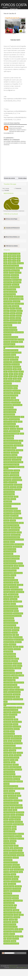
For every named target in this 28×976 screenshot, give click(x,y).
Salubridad (6, 848)
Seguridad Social (7, 865)
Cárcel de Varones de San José (10, 395)
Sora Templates (12, 967)
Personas (17, 793)
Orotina (12, 760)
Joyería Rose (14, 661)
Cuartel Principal (7, 477)
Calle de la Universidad (9, 381)
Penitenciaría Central (8, 788)
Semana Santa (7, 867)
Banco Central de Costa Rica (10, 330)
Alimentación (7, 275)
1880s (9, 256)
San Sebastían (20, 855)
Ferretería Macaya (18, 573)
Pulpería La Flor (19, 814)
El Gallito (21, 523)
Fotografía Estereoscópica (10, 585)
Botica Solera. (7, 364)
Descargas (6, 487)
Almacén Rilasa (15, 277)
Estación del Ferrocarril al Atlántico (11, 537)
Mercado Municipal (8, 729)
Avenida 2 (13, 313)
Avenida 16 (19, 311)
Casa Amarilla (7, 402)
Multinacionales (17, 741)
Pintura (19, 795)
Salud (11, 848)
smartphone (6, 874)
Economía (13, 499)
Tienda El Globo (7, 898)
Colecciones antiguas (8, 436)
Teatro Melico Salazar (9, 886)
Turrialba (11, 919)
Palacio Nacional (7, 764)
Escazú (5, 530)
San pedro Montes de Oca (10, 855)
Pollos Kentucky (19, 812)
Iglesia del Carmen (19, 639)
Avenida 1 (12, 308)
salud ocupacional (18, 848)
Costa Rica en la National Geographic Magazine (13, 467)
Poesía (5, 810)
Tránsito (19, 912)
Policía (10, 810)
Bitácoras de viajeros (8, 357)
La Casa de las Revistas (9, 673)
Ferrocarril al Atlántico (9, 577)
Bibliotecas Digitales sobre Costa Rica (12, 352)
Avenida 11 (6, 311)
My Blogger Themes (22, 967)
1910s (5, 258)
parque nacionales (8, 779)
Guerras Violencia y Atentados (10, 606)
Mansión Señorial (13, 714)
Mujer (5, 741)
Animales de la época (14, 287)
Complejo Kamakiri (18, 445)
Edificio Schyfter (14, 515)
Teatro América (11, 884)
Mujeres (10, 741)
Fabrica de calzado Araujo (9, 551)
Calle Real (18, 381)
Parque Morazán (7, 776)
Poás (12, 807)
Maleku (5, 714)
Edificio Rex (6, 515)
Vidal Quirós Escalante (9, 936)
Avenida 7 (18, 318)
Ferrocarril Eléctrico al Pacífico (10, 580)
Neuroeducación (7, 752)
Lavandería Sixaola (8, 687)
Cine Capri (6, 428)
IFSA (17, 635)
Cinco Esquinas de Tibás (9, 426)
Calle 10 (10, 371)
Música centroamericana (9, 745)
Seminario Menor (16, 867)
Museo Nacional (18, 743)
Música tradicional (17, 748)
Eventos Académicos (8, 544)
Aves (19, 322)
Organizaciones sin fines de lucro (11, 757)
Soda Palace (15, 879)
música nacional (7, 748)
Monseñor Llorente (8, 736)
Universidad (14, 922)
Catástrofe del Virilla (8, 407)
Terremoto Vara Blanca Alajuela (11, 895)
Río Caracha (20, 834)
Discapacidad (18, 489)
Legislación (16, 687)
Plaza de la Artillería (13, 798)
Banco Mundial (7, 334)
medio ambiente (7, 726)
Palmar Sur (15, 764)
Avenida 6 (12, 318)
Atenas (5, 306)
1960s (9, 260)
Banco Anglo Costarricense (10, 327)
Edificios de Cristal (18, 518)
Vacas (16, 929)
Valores (21, 929)
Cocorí (21, 433)
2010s (14, 263)
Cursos (5, 482)
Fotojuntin (6, 587)
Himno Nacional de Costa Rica (10, 608)
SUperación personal (15, 881)
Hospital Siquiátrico (8, 627)
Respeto (14, 829)
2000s (9, 263)
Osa (16, 760)
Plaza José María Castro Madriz (11, 803)
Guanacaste (6, 604)
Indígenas (15, 646)
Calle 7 (10, 378)
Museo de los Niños (8, 743)
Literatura (19, 707)
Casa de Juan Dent (16, 402)
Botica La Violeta (17, 362)
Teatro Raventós (16, 888)
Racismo (11, 819)
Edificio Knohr (17, 511)
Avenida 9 (6, 320)
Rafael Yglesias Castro (9, 822)
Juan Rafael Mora (17, 663)
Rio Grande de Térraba (9, 836)
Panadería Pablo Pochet (15, 767)
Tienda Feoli (15, 898)
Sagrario (16, 845)
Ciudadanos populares (14, 431)
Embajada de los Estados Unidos (11, 525)
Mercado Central (16, 726)
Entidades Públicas (15, 527)
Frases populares (14, 587)
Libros (17, 697)
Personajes (11, 791)
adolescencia (19, 268)
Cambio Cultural (7, 383)
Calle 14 (6, 374)
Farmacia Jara (7, 568)
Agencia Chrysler (15, 270)
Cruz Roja (6, 475)
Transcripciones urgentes (9, 912)
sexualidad (6, 869)
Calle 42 (20, 376)
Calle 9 (19, 378)
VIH (5, 938)
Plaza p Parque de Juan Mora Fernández (13, 805)
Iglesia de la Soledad (8, 639)
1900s (18, 256)
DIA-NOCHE (13, 487)
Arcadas (6, 299)
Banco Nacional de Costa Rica (10, 337)
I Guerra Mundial (7, 635)
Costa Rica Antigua (16, 459)
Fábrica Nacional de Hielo (9, 561)
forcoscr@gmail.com (9, 90)
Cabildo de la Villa (8, 366)
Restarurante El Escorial (9, 831)
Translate (6, 190)
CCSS (22, 417)
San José (6, 853)
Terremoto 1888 (7, 893)
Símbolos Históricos (18, 869)
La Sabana (15, 677)
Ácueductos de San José (9, 268)
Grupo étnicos (14, 599)
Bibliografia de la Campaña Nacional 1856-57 (13, 347)
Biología (13, 355)
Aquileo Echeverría (19, 296)
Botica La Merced (8, 362)
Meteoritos (16, 729)
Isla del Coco (17, 649)
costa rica (19, 457)
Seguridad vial (16, 865)
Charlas (20, 421)
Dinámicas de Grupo (8, 489)
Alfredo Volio (18, 272)
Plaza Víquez (7, 807)
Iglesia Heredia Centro (9, 642)
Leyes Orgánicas (19, 689)
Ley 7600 (6, 689)
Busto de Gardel (15, 364)
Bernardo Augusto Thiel (9, 344)
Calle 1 (5, 371)
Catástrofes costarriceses (9, 412)
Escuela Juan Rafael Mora (9, 532)
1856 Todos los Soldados (14, 253)
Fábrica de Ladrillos (8, 554)
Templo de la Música (15, 891)
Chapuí (15, 421)
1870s (5, 256)
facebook (20, 563)
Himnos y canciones (8, 611)
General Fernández (8, 596)
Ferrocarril (13, 575)
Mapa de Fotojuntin (8, 719)
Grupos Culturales (8, 601)
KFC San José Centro (8, 668)
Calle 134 (21, 371)
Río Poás (6, 838)
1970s (14, 260)
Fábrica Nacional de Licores (10, 563)
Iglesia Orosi (18, 642)
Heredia (20, 606)
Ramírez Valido (19, 822)
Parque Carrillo (18, 769)
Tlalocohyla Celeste (8, 905)
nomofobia (19, 752)
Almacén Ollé (7, 277)
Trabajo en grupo (8, 910)
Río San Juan (20, 838)
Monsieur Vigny (17, 736)
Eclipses (16, 496)
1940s (18, 258)
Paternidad (6, 784)
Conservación (19, 450)
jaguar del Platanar (8, 651)
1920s (9, 258)
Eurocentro (6, 542)
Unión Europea (7, 922)
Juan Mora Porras (8, 663)
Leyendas (12, 689)
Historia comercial (8, 613)
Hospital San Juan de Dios (9, 625)
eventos (12, 542)
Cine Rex (6, 431)
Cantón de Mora (16, 390)
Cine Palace (19, 428)
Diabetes (19, 487)
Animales (6, 287)
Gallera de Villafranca (13, 594)
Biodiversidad (7, 355)
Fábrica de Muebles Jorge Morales (11, 556)
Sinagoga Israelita (14, 872)
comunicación (7, 448)
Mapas (15, 719)
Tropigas (21, 915)
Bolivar (16, 357)
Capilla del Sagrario (8, 393)
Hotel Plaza (14, 632)
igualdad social (12, 644)
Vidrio (21, 936)
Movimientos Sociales (16, 738)
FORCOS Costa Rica (13, 965)
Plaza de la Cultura (8, 800)
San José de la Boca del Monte (16, 853)
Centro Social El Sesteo (14, 419)
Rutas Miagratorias (8, 845)
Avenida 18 (6, 313)
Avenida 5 (6, 318)
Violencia (9, 938)
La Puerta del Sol (8, 677)
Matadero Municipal (16, 722)
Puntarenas (6, 817)
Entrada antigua (22, 178)
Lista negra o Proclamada (9, 707)
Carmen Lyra (7, 398)
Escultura (19, 532)
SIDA (11, 869)
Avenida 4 (19, 315)
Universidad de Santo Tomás (10, 926)
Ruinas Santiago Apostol (9, 843)
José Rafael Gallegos (8, 658)
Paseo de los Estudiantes (9, 781)
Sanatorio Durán (7, 857)
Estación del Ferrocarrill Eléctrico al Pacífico (13, 539)
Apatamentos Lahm (8, 296)
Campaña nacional (8, 388)
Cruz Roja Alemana (14, 475)
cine (17, 426)
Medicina (16, 724)
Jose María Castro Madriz (9, 656)
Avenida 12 (13, 311)
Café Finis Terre (16, 366)
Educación (6, 520)
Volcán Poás (7, 941)
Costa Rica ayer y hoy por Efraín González (13, 462)
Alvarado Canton (7, 282)
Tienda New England (17, 900)
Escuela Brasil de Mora (14, 530)
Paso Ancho (19, 781)
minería (12, 731)
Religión (14, 826)
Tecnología (6, 891)
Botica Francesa (14, 359)
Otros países (7, 762)
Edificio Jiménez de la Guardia (10, 508)
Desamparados (18, 484)
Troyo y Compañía (8, 917)
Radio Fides (17, 819)
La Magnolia (14, 675)
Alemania (11, 272)
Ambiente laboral (17, 282)
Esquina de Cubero (16, 534)
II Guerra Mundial (8, 646)
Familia (15, 565)
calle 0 (14, 369)
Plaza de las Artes (18, 800)
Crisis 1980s (6, 473)
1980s (18, 260)
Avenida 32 (12, 315)
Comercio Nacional (8, 445)
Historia (16, 611)
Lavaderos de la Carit (18, 682)
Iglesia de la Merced (17, 637)
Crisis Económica (14, 473)
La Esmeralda (7, 675)
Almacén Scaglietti (17, 280)
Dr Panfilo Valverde (8, 496)
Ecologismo (6, 499)
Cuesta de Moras (16, 477)
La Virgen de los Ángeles (9, 680)
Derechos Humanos (8, 484)
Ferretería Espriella (8, 573)
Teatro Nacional (7, 888)
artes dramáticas (7, 301)
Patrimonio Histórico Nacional (10, 786)
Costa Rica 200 (7, 459)
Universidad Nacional (8, 929)
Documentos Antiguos (9, 494)
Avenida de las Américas (15, 320)
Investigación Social (8, 649)
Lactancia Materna (8, 682)
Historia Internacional (8, 618)
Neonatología (12, 750)
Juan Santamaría (7, 666)
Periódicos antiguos (19, 788)
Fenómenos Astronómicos (10, 570)
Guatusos (13, 604)
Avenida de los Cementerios (10, 322)
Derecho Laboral (12, 482)
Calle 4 (15, 376)
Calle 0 (19, 369)
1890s (14, 256)
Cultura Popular (7, 480)
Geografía (16, 596)
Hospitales (16, 627)
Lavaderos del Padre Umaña (10, 685)
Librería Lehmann (8, 694)
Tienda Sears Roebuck (9, 903)
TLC (15, 905)
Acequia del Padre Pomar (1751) (11, 265)
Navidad (6, 750)
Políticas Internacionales (9, 812)
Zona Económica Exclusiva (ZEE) (11, 943)
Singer (21, 872)
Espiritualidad (7, 534)
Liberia (5, 692)
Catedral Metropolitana (9, 414)
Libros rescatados (8, 699)
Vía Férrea (12, 934)
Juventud (19, 666)
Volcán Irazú (15, 938)
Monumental (7, 738)
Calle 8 (14, 378)
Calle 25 (6, 376)
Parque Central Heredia (9, 772)
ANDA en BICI (15, 284)
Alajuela (6, 272)
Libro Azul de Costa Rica (9, 697)
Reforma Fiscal (7, 826)
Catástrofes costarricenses (10, 409)
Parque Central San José (9, 774)
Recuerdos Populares (18, 824)
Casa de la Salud (7, 405)
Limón (5, 701)
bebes (21, 342)
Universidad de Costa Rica (9, 924)
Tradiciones (16, 910)
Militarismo (6, 731)
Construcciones (14, 452)
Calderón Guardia (8, 369)
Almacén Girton (14, 275)
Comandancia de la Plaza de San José (12, 443)
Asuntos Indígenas (19, 303)
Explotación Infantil (17, 546)
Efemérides (12, 520)
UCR (16, 919)
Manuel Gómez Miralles (9, 717)
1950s (5, 260)
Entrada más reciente (9, 178)
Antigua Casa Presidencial (9, 289)
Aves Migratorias (7, 325)
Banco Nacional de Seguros (10, 339)
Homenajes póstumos (9, 620)
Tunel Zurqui (16, 917)
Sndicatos (13, 874)
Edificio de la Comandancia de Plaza (12, 504)
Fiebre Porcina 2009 (8, 582)
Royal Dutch (13, 841)
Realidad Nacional (8, 824)
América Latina (7, 284)
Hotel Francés (15, 630)
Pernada (6, 791)
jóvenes (16, 658)
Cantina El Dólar (7, 390)
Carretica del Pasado (8, 400)
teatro (5, 884)
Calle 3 (10, 376)
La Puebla (21, 675)
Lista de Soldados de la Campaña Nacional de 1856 (13, 704)
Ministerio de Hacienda (9, 733)
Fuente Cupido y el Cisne (9, 592)
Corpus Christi (7, 455)
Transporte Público (8, 915)
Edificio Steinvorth (8, 518)
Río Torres (6, 841)
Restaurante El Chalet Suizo (10, 834)
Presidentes (6, 814)
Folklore (16, 582)
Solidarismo (6, 881)
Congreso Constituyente (9, 450)
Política (15, 810)
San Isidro (14, 850)
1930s (14, 258)
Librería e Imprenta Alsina (14, 692)
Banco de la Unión (19, 332)
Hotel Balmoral (7, 630)
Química (6, 819)
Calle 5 (5, 378)
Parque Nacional (16, 776)
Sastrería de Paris (8, 860)
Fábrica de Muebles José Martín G (11, 558)
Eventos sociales (7, 546)
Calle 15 (11, 374)
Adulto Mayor (7, 270)
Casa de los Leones (17, 405)
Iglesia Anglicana (7, 637)
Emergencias (7, 527)
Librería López (16, 694)
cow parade (16, 470)
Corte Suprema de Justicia (9, 457)
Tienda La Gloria (7, 900)
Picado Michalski (12, 795)
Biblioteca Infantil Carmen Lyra (11, 350)
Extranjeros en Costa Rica (9, 549)
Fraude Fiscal (7, 589)
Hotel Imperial (7, 632)
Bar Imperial (20, 339)
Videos (16, 936)
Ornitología (6, 760)
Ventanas (6, 934)
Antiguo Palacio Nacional (9, 294)
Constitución (7, 452)
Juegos (14, 666)
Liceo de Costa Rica (18, 699)
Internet (21, 646)
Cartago (16, 400)
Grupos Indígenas (17, 601)
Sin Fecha (6, 872)
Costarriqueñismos (8, 470)
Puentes (13, 814)
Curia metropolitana (17, 480)
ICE (13, 635)
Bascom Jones (14, 342)
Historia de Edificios (18, 613)
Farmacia (21, 565)
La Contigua (18, 673)
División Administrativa (9, 492)
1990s (5, 263)
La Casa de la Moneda (9, 670)
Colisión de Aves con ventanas (10, 440)
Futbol (5, 594)
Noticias (6, 755)
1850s (5, 253)
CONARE (14, 448)
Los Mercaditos (7, 712)
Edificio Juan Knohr (8, 511)
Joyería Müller (7, 661)
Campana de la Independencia (10, 386)
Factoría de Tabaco (8, 565)
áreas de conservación (14, 299)
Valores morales (7, 931)
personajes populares (9, 793)
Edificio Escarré (7, 506)
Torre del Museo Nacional (10, 907)
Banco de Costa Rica (8, 332)
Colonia (20, 440)
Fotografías (19, 585)
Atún (10, 306)
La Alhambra (17, 668)
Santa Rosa (15, 857)
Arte (22, 299)
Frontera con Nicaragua (17, 589)
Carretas (13, 398)
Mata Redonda (7, 722)
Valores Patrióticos (17, 931)
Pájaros (13, 762)
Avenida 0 (6, 308)
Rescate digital (7, 829)
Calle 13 (15, 371)
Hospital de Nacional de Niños (10, 623)
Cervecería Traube (8, 421)
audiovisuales (15, 306)
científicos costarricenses (9, 424)
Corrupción (14, 455)
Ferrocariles (6, 575)
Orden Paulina (17, 755)
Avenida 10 (18, 308)
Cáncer (15, 388)
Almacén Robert (7, 280)
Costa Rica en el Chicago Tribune (11, 464)
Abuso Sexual (20, 263)
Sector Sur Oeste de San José (10, 862)
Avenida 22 (19, 313)
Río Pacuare (18, 836)
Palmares (6, 767)
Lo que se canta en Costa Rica (10, 710)
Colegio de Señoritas (8, 438)
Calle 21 (20, 374)
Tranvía (15, 915)
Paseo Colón (16, 779)
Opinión (11, 755)
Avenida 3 (6, 315)
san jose (20, 850)
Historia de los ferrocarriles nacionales (12, 616)
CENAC (5, 419)
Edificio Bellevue (7, 501)
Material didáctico (8, 724)
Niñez (14, 752)
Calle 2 (15, 374)
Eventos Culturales (19, 544)
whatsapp (13, 941)
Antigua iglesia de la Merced (10, 292)
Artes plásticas (16, 301)
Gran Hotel (6, 599)
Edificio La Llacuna (8, 513)
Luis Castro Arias (16, 712)
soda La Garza (7, 879)
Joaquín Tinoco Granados (9, 654)
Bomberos (6, 359)
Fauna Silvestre (15, 568)
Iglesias (5, 644)
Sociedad (16, 876)
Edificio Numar (17, 513)
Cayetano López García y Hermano (12, 417)
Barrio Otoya (7, 342)
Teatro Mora (18, 886)
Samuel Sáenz (7, 850)
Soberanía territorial (8, 876)
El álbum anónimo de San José (10, 523)
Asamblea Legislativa (8, 303)
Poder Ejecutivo (18, 807)
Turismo (6, 919)
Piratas (5, 798)
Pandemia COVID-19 (8, 769)
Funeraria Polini (20, 592)
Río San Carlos (13, 838)
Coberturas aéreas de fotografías (11, 433)
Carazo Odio (17, 393)
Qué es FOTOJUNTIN (15, 817)
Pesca (5, 795)
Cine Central (12, 428)
